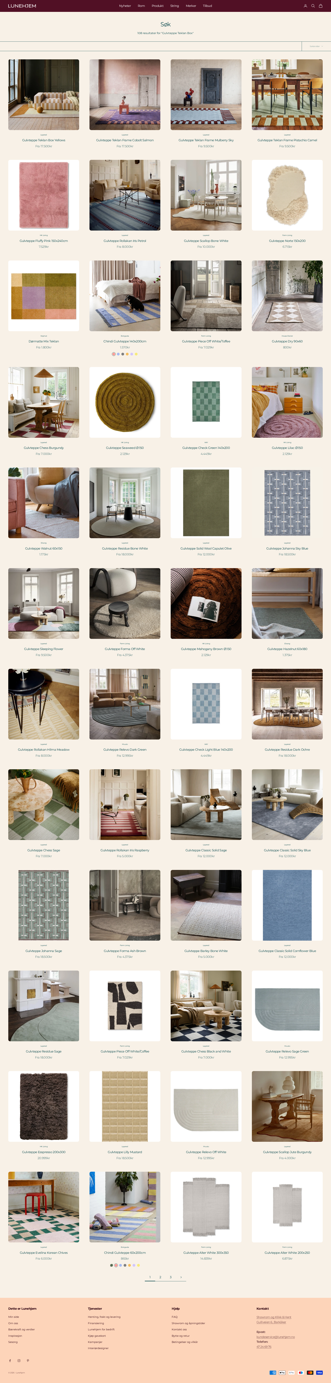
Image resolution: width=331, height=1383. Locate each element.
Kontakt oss (179, 1329)
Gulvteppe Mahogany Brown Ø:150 (206, 649)
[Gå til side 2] (181, 1277)
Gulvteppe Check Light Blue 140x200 (206, 750)
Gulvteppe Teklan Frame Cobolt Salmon (125, 140)
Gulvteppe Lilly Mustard (125, 1152)
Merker (191, 6)
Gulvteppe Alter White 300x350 (206, 1253)
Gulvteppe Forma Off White (125, 649)
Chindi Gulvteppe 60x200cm (125, 1253)
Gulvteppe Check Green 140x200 (206, 448)
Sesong (13, 1342)
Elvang (44, 543)
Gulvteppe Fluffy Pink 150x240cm (44, 241)
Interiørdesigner (98, 1348)
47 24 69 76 (264, 1346)
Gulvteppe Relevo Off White (206, 1152)
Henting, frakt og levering (104, 1316)
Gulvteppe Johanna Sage (44, 951)
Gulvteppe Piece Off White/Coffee (125, 1051)
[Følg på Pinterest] (28, 1360)
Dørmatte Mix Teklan (44, 341)
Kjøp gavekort (97, 1335)
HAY (206, 442)
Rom (141, 6)
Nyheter (125, 6)
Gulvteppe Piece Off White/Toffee (206, 341)
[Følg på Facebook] (10, 1360)
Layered (44, 135)
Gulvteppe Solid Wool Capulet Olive (206, 548)
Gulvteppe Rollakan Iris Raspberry (125, 850)
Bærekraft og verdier (21, 1329)
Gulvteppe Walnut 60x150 (43, 548)
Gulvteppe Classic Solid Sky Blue (287, 850)
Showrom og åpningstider (188, 1323)
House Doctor (287, 336)
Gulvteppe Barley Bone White (206, 951)
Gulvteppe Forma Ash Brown (125, 951)
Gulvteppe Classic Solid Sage (206, 850)
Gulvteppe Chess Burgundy (44, 448)
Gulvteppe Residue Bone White (125, 548)
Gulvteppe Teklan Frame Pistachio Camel (287, 140)
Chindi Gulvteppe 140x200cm (124, 341)
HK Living (44, 235)
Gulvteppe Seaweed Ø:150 (125, 448)
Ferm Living (287, 235)
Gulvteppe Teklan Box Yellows (43, 140)
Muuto (125, 744)
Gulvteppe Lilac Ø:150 (287, 448)
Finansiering (96, 1323)
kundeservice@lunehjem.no (276, 1337)
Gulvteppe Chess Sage (43, 850)
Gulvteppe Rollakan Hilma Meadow (43, 750)
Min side (13, 1316)
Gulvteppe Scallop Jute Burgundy (287, 1152)
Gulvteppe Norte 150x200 (287, 241)
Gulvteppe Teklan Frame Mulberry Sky (206, 140)
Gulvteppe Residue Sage (43, 1051)
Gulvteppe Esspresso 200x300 (44, 1152)
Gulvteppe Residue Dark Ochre (287, 750)
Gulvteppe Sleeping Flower (43, 649)
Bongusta (125, 336)
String (174, 6)
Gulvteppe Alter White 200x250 (287, 1253)
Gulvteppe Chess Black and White (206, 1051)
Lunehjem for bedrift (101, 1329)
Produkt (157, 6)
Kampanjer (95, 1342)
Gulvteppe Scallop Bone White (206, 241)
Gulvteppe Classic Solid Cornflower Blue (287, 951)
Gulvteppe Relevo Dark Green (125, 750)
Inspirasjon (15, 1335)
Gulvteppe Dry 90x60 (287, 341)
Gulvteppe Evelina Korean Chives (44, 1253)
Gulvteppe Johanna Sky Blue (287, 548)
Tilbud (207, 6)
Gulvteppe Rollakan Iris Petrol (125, 241)
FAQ (175, 1316)
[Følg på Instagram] (19, 1360)
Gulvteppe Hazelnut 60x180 (287, 649)
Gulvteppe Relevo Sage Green (287, 1051)
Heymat (44, 336)
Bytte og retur (181, 1335)
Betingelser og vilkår (185, 1342)
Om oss (13, 1323)
